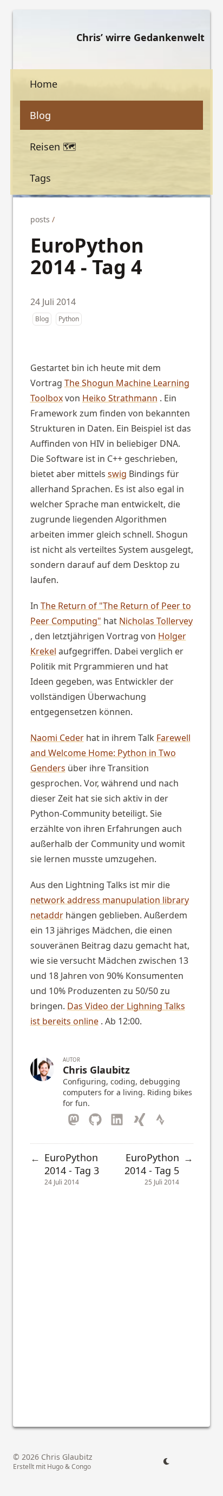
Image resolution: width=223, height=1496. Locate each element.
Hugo (55, 1466)
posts (40, 219)
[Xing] (138, 1117)
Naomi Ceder (57, 738)
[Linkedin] (117, 1117)
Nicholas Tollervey (156, 621)
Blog (42, 318)
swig (117, 474)
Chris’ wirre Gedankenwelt (140, 37)
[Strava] (160, 1117)
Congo (81, 1466)
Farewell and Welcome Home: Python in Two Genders (110, 753)
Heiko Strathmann (120, 398)
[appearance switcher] (167, 1461)
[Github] (95, 1117)
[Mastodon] (73, 1117)
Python (68, 318)
